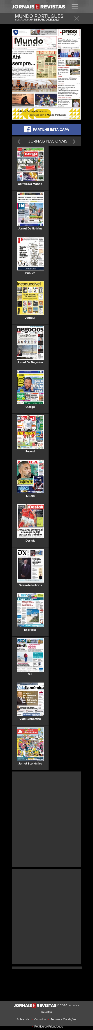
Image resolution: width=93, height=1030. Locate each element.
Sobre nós (23, 1019)
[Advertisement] (46, 818)
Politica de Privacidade (48, 1026)
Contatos (40, 1019)
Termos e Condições (63, 1019)
